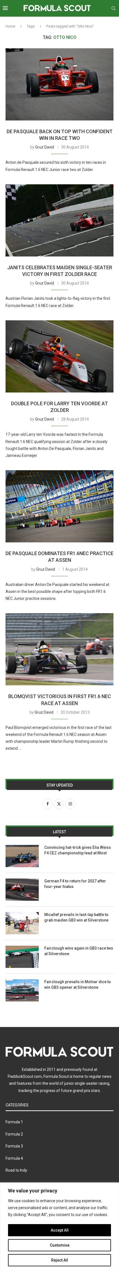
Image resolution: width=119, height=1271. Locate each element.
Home (10, 26)
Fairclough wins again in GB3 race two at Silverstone (78, 951)
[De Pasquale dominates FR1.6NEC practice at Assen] (59, 506)
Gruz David (44, 147)
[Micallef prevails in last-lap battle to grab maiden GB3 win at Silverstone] (22, 923)
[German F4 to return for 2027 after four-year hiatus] (22, 890)
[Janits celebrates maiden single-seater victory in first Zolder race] (59, 220)
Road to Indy (16, 1170)
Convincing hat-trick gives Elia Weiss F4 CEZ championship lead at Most (77, 850)
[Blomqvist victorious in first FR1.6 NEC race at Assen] (59, 649)
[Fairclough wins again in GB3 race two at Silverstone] (22, 957)
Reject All (59, 1260)
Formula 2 (14, 1134)
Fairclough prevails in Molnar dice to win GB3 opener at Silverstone (77, 985)
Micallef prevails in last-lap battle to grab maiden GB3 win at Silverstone (76, 917)
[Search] (113, 8)
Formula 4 (14, 1158)
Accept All (60, 1230)
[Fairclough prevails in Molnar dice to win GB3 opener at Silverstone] (22, 990)
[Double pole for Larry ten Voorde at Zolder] (59, 356)
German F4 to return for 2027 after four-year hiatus (75, 884)
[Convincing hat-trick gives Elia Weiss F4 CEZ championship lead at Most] (22, 856)
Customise (59, 1245)
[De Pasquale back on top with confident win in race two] (59, 84)
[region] (59, 1226)
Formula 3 (14, 1146)
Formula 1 (14, 1122)
